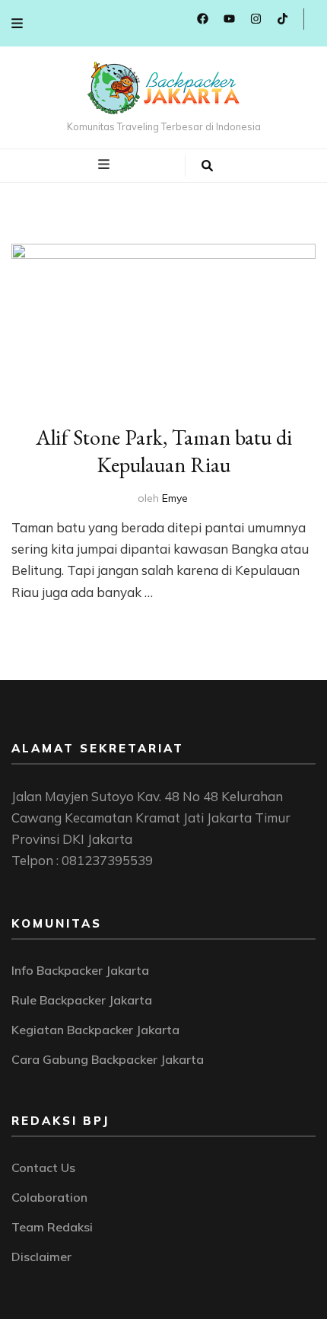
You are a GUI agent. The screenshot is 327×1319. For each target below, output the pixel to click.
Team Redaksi (52, 1226)
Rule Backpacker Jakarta (81, 1000)
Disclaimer (41, 1256)
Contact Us (43, 1167)
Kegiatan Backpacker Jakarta (95, 1029)
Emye (175, 498)
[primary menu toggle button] (105, 164)
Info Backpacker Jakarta (80, 970)
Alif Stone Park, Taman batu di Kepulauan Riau (164, 450)
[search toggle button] (207, 166)
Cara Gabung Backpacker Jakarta (107, 1059)
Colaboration (49, 1197)
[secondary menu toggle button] (17, 23)
